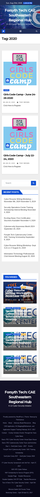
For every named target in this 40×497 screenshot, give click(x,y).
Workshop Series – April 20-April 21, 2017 (19, 492)
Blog (34, 423)
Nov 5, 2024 (11, 300)
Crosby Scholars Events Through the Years (22, 433)
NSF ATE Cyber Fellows (19, 469)
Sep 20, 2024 (12, 370)
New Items (17, 287)
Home (5, 423)
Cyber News (19, 436)
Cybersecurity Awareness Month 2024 (19, 226)
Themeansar (20, 420)
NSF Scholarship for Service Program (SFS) (19, 473)
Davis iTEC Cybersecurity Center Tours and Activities (19, 443)
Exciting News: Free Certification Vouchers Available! (18, 340)
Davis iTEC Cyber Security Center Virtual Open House (19, 439)
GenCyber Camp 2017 (11, 456)
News (23, 287)
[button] (36, 31)
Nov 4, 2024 (11, 323)
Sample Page (12, 476)
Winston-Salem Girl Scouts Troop (19, 489)
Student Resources (24, 476)
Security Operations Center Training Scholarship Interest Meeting (19, 315)
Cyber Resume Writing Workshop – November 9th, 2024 (19, 293)
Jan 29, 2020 (10, 102)
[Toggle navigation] (20, 31)
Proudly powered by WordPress (13, 417)
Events (6, 90)
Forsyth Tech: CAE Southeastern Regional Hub (20, 15)
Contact (4, 433)
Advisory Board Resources (22, 423)
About (10, 423)
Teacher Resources (30, 479)
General (9, 287)
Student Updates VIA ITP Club (12, 479)
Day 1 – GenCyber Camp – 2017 (16, 446)
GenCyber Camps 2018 (27, 456)
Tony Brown (24, 102)
